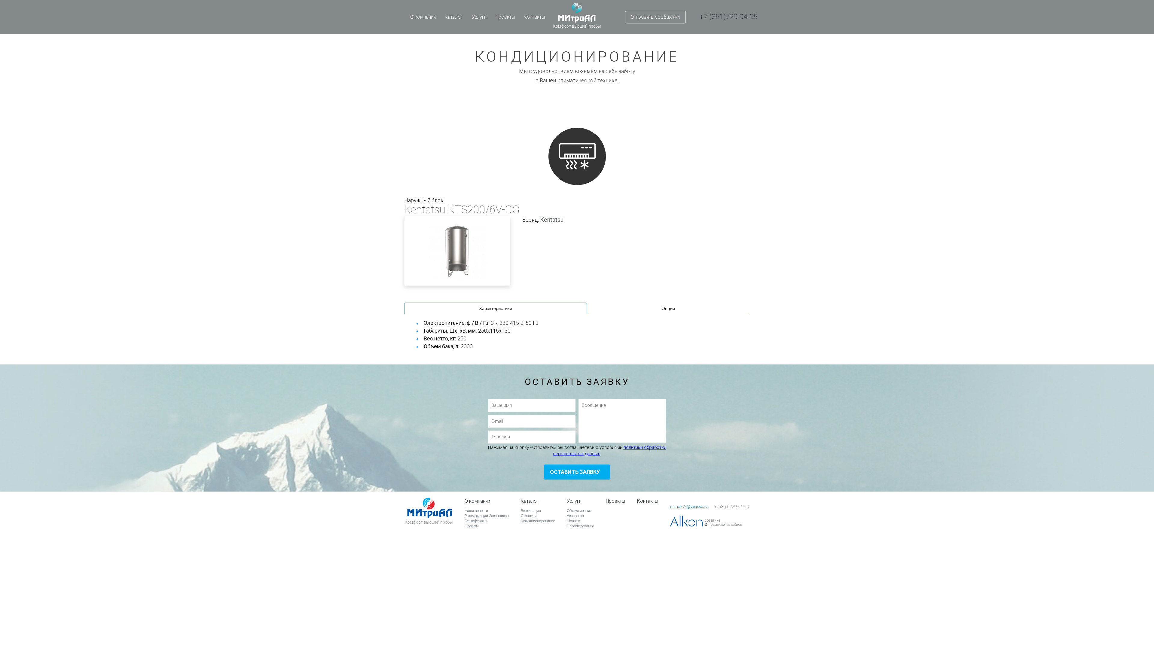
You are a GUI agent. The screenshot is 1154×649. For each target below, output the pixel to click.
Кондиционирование (538, 521)
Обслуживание (579, 511)
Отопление (529, 516)
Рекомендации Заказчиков (487, 516)
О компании (423, 17)
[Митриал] (429, 519)
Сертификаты (476, 521)
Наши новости (476, 511)
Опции (668, 308)
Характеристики (495, 308)
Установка (575, 516)
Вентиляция (531, 511)
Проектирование (580, 526)
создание (712, 520)
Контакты (534, 17)
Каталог (454, 17)
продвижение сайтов (725, 525)
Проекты (505, 17)
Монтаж (573, 521)
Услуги (479, 17)
